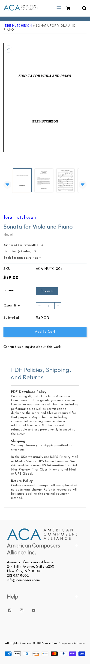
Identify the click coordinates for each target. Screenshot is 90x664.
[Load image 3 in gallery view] (65, 180)
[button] (59, 8)
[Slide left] (7, 185)
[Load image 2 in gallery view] (44, 180)
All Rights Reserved (18, 643)
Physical (47, 291)
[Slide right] (83, 185)
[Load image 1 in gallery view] (22, 180)
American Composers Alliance (65, 643)
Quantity (11, 305)
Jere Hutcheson (17, 25)
